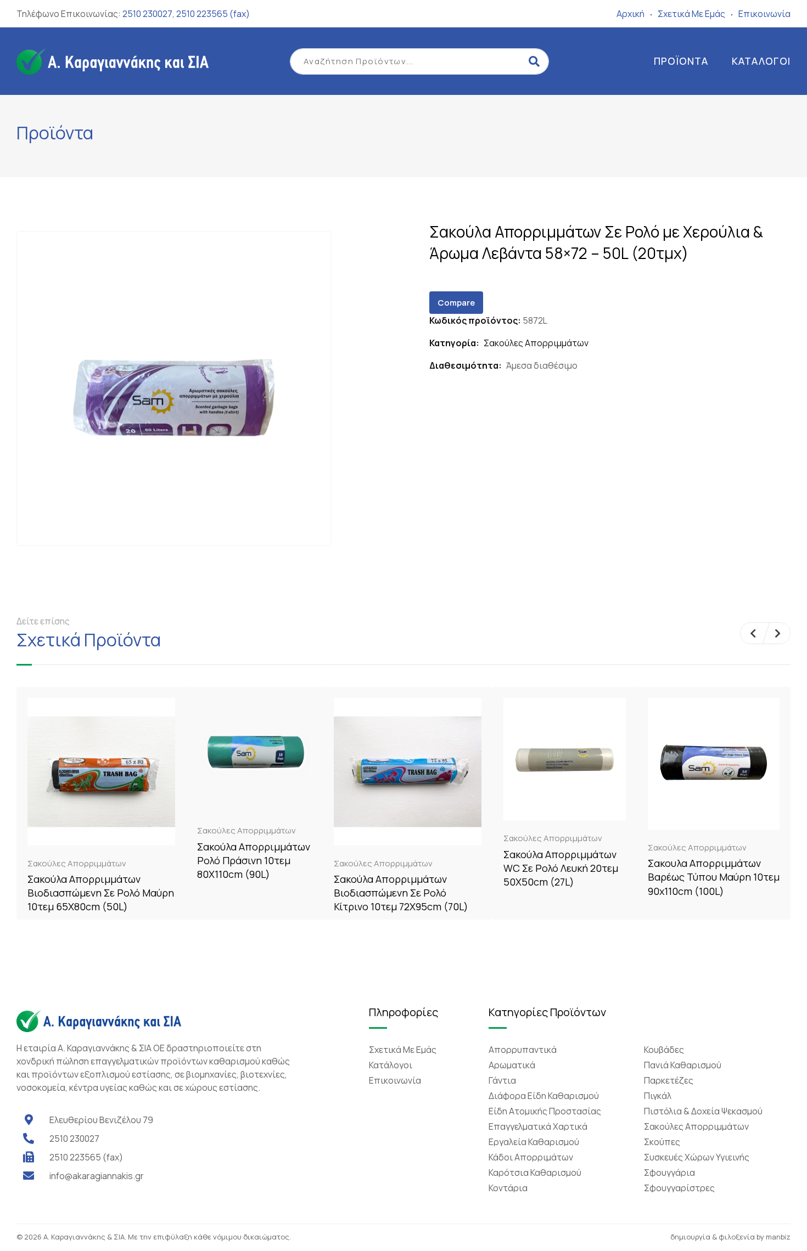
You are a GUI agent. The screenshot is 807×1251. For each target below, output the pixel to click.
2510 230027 (147, 14)
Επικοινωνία (764, 13)
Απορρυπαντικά (523, 1049)
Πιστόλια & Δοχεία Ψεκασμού (703, 1111)
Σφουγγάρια (669, 1172)
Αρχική (631, 13)
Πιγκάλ (657, 1095)
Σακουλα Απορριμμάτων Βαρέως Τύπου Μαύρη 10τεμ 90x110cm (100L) (714, 876)
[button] (753, 633)
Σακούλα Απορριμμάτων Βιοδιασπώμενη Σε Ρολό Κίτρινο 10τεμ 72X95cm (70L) (401, 892)
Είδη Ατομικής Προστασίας (545, 1111)
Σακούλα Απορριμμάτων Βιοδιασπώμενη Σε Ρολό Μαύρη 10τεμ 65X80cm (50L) (100, 892)
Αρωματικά (512, 1065)
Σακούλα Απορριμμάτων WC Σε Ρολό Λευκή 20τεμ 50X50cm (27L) (560, 868)
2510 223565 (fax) (213, 14)
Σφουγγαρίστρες (679, 1188)
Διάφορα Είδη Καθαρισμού (544, 1095)
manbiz (778, 1237)
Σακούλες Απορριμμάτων (536, 343)
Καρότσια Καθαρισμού (535, 1172)
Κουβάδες (664, 1049)
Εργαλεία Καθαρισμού (534, 1141)
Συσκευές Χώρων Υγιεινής (696, 1157)
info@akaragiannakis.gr (96, 1176)
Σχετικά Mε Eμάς (691, 13)
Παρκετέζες (668, 1080)
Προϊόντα (681, 60)
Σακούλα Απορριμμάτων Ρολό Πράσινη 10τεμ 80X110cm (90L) (253, 860)
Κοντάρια (508, 1188)
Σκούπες (662, 1141)
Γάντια (502, 1080)
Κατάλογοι (761, 60)
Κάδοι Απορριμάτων (531, 1157)
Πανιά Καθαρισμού (682, 1065)
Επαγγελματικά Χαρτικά (538, 1126)
